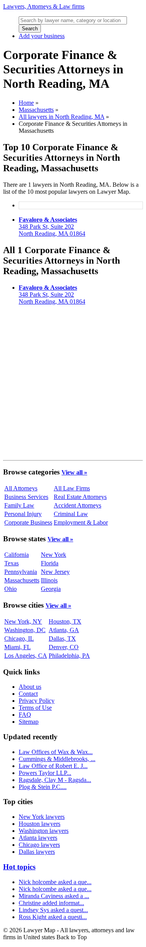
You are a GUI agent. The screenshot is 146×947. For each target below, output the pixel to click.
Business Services (26, 496)
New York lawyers (42, 816)
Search (30, 28)
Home (26, 102)
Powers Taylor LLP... (45, 773)
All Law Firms (72, 488)
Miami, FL (17, 647)
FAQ (25, 714)
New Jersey (55, 571)
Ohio (10, 589)
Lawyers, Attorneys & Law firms (43, 6)
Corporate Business (28, 522)
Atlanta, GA (64, 630)
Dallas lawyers (37, 851)
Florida (49, 563)
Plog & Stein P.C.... (43, 787)
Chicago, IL (19, 638)
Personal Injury (23, 514)
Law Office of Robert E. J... (53, 766)
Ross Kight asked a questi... (53, 917)
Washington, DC (25, 630)
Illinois (49, 580)
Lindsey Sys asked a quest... (53, 910)
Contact (28, 693)
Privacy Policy (37, 700)
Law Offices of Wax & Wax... (56, 752)
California (16, 554)
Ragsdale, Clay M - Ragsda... (55, 780)
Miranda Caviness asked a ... (54, 896)
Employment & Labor (81, 522)
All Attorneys (20, 488)
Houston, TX (65, 621)
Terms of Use (35, 707)
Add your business (42, 36)
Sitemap (29, 721)
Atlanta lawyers (38, 837)
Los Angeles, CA (25, 655)
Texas (11, 563)
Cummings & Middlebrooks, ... (57, 759)
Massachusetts (36, 109)
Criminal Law (71, 514)
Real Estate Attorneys (80, 496)
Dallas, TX (62, 638)
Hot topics (19, 867)
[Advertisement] (73, 384)
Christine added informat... (51, 903)
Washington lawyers (44, 830)
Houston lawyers (39, 823)
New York (53, 554)
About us (30, 686)
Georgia (51, 589)
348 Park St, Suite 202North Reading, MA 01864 (52, 226)
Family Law (19, 505)
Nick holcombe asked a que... (55, 882)
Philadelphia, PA (69, 655)
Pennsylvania (20, 571)
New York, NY (23, 621)
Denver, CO (64, 647)
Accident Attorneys (77, 505)
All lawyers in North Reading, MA (61, 116)
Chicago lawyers (39, 844)
